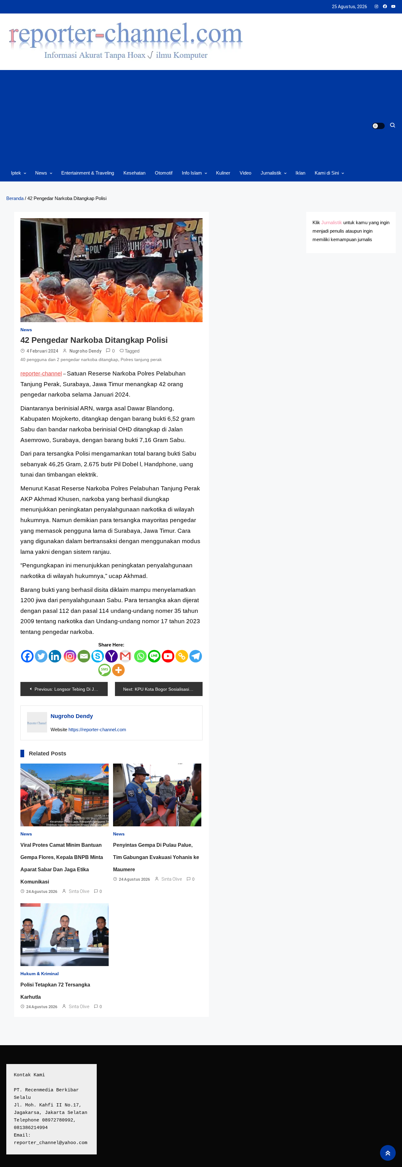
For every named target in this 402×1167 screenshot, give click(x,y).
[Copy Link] (182, 656)
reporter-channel (41, 373)
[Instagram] (70, 656)
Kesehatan (134, 173)
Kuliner (223, 173)
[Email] (84, 656)
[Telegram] (195, 656)
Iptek (16, 173)
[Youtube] (168, 656)
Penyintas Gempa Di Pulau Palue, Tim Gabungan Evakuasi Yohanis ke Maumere (156, 857)
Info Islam (192, 173)
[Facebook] (27, 656)
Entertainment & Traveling (87, 173)
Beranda (15, 198)
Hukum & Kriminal (39, 973)
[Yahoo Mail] (111, 656)
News (41, 173)
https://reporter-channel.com (97, 729)
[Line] (154, 656)
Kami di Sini (327, 173)
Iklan (300, 173)
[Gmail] (125, 656)
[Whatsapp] (140, 656)
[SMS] (104, 670)
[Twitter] (41, 656)
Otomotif (163, 173)
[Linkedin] (55, 656)
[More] (118, 670)
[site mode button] (378, 126)
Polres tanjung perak (141, 359)
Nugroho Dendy (85, 351)
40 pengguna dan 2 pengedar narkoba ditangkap (69, 359)
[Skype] (97, 656)
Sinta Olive (79, 891)
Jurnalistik (271, 173)
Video (245, 173)
